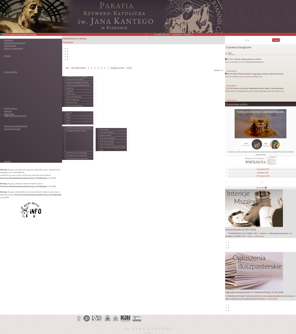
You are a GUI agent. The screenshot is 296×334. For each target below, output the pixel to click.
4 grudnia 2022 (263, 172)
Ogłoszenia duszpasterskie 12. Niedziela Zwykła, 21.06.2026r (254, 292)
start (67, 68)
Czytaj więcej (67, 42)
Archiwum (260, 187)
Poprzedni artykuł (78, 68)
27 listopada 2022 (263, 176)
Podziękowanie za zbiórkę (74, 38)
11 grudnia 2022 (262, 169)
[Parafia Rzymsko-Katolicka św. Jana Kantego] (111, 16)
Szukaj (276, 40)
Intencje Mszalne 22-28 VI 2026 (240, 229)
